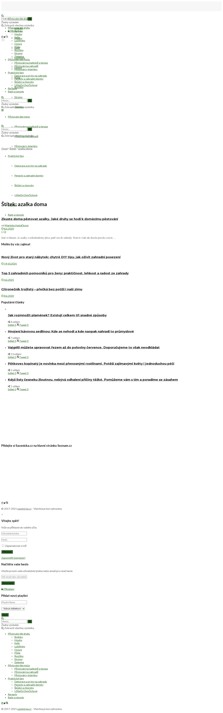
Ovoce (18, 43)
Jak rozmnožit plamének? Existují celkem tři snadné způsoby (57, 315)
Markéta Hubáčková (16, 225)
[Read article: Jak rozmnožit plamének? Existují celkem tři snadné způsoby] (115, 308)
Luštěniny (19, 40)
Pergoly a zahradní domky (28, 78)
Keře (17, 37)
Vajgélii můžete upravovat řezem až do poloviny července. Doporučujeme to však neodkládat (84, 347)
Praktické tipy (16, 72)
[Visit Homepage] (17, 12)
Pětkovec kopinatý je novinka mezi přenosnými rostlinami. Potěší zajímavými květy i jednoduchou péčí (91, 363)
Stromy (18, 97)
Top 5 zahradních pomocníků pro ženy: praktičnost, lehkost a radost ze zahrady (65, 273)
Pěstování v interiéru (25, 146)
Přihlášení (8, 589)
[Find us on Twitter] (5, 36)
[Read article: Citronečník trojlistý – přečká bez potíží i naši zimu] (111, 282)
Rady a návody (16, 214)
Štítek (12, 148)
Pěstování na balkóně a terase (31, 126)
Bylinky (18, 31)
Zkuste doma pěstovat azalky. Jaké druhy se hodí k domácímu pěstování (59, 219)
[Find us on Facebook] (2, 36)
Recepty (12, 88)
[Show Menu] (2, 110)
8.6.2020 (9, 228)
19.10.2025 (10, 263)
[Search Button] (2, 97)
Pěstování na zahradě (26, 66)
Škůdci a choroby (24, 81)
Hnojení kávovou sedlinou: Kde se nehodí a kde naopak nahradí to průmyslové (71, 331)
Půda (17, 46)
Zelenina (19, 56)
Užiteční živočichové (25, 85)
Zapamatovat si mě (16, 545)
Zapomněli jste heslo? (13, 557)
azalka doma (25, 148)
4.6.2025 (9, 279)
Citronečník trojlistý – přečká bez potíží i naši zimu (41, 289)
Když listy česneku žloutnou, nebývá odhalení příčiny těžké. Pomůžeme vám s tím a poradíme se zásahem (93, 380)
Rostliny (19, 87)
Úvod (4, 148)
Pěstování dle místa (19, 59)
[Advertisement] (111, 174)
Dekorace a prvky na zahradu (30, 75)
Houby (18, 34)
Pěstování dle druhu (19, 18)
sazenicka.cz (24, 508)
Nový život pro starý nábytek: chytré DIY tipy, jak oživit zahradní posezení (60, 257)
